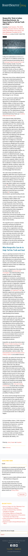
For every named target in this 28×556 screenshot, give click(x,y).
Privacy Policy (14, 490)
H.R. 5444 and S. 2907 (16, 290)
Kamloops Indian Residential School (14, 62)
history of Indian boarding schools (13, 344)
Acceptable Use (18, 549)
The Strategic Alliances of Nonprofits (12, 513)
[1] (7, 185)
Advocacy (8, 447)
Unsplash (19, 442)
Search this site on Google (7, 530)
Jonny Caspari (11, 442)
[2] (8, 192)
